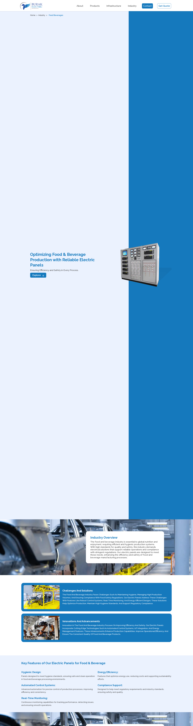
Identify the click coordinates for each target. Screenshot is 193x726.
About (80, 6)
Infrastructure (113, 6)
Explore (36, 275)
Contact (147, 6)
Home (32, 15)
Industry (132, 6)
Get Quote (164, 6)
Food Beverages (56, 15)
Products (95, 6)
